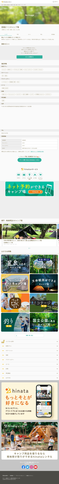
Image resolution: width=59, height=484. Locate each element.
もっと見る (18, 29)
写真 (18, 34)
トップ (6, 34)
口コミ (29, 34)
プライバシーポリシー (20, 475)
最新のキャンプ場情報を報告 (37, 151)
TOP (2, 4)
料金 (41, 34)
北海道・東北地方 (7, 4)
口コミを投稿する (29, 56)
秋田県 (12, 4)
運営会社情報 (5, 475)
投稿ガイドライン (29, 475)
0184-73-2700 (4, 133)
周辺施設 (53, 34)
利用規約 (11, 475)
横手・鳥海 (15, 4)
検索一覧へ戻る (29, 335)
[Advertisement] (17, 207)
